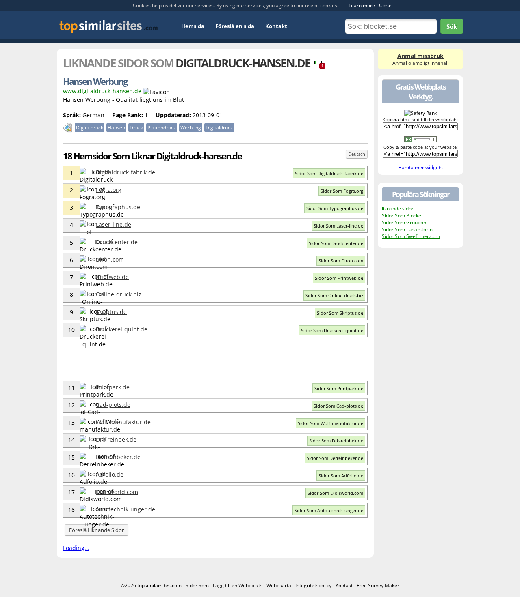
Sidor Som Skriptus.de (340, 313)
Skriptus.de (111, 312)
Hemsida (192, 26)
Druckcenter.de (117, 242)
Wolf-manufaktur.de (123, 422)
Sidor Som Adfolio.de (340, 475)
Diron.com (110, 259)
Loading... (76, 548)
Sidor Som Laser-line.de (338, 226)
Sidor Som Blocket (402, 215)
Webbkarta (278, 585)
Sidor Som (197, 585)
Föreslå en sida (234, 26)
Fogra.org (108, 189)
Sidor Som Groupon (404, 222)
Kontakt (276, 26)
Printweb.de (112, 277)
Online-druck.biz (118, 294)
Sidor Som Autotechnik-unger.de (329, 510)
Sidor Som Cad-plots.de (338, 406)
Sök (451, 26)
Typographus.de (118, 207)
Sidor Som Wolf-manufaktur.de (330, 423)
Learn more (362, 5)
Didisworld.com (117, 492)
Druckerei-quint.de (121, 329)
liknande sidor (398, 208)
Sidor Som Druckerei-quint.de (332, 330)
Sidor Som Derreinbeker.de (335, 458)
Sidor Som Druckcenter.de (336, 243)
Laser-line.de (113, 224)
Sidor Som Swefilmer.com (411, 236)
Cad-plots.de (113, 404)
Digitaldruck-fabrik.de (125, 172)
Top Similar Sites (108, 26)
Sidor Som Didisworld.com (335, 493)
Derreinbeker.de (118, 457)
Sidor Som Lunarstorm (407, 229)
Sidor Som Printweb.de (339, 278)
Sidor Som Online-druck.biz (334, 295)
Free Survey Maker (378, 585)
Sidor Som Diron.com (340, 261)
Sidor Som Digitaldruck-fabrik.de (329, 173)
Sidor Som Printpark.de (338, 388)
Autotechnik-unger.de (125, 509)
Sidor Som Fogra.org (342, 191)
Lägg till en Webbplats (237, 585)
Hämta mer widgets (420, 167)
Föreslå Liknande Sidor (96, 530)
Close (385, 5)
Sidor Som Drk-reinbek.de (336, 441)
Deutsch (356, 154)
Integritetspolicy (313, 585)
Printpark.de (113, 387)
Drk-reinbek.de (116, 439)
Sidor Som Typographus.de (334, 208)
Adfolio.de (110, 474)
